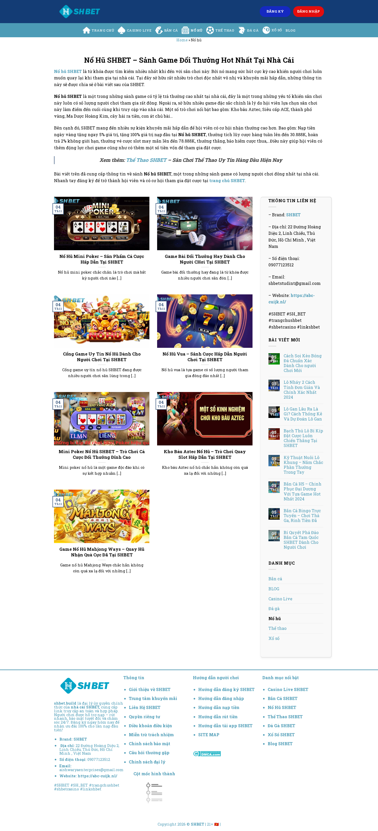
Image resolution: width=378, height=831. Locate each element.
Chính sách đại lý (147, 761)
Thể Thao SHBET (146, 160)
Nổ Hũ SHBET (282, 707)
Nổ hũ (196, 30)
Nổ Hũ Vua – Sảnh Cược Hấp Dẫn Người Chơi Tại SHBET (205, 356)
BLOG (290, 30)
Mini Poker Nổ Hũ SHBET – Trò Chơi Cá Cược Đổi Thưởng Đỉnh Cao (102, 454)
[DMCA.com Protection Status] (207, 753)
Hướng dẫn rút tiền (218, 716)
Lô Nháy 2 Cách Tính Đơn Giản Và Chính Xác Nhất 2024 (302, 389)
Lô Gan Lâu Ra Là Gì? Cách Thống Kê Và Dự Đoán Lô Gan (303, 413)
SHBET (293, 214)
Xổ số (276, 30)
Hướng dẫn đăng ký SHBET (226, 689)
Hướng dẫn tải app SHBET (225, 725)
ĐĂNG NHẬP (308, 11)
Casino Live (139, 30)
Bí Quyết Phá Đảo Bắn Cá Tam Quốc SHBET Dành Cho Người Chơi (301, 540)
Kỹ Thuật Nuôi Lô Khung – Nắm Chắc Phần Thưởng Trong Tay (303, 465)
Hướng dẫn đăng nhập (221, 698)
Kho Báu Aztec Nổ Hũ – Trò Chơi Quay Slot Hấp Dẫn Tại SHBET (205, 454)
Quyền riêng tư (144, 716)
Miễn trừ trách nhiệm (151, 734)
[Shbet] (79, 11)
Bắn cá (171, 30)
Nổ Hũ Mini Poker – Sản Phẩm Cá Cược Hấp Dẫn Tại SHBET (101, 259)
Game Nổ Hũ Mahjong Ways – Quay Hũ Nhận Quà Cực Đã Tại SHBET (101, 551)
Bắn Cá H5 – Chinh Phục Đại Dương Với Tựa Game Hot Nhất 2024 (302, 491)
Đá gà (253, 30)
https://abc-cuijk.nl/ (97, 775)
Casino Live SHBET (288, 689)
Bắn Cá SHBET (283, 698)
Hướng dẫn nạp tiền (218, 707)
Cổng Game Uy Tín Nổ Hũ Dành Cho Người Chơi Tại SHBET (102, 356)
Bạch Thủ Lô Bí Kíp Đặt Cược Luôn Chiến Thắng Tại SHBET (303, 438)
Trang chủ (103, 30)
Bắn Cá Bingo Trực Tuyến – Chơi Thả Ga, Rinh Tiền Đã (302, 515)
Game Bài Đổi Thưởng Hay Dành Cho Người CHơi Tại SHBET (205, 259)
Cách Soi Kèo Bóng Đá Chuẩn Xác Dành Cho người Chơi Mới (303, 363)
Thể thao (225, 30)
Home (182, 40)
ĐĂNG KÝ (275, 11)
